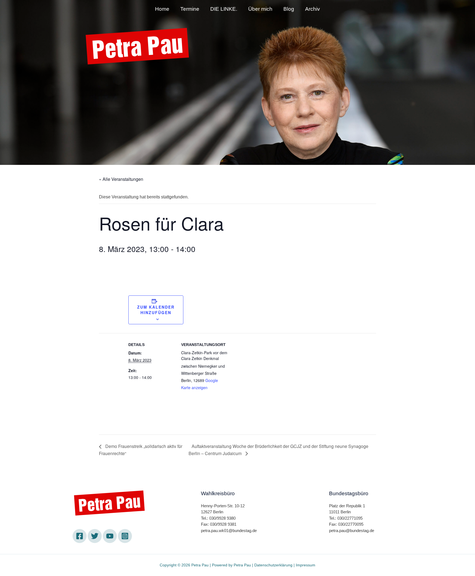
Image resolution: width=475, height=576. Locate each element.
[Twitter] (105, 79)
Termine (189, 9)
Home (162, 9)
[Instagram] (136, 79)
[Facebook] (90, 79)
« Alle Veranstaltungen (121, 179)
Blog (288, 9)
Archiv (312, 9)
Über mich (260, 9)
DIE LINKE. (223, 9)
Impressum (305, 565)
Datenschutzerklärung (273, 565)
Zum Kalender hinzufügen (156, 309)
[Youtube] (121, 79)
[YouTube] (110, 536)
